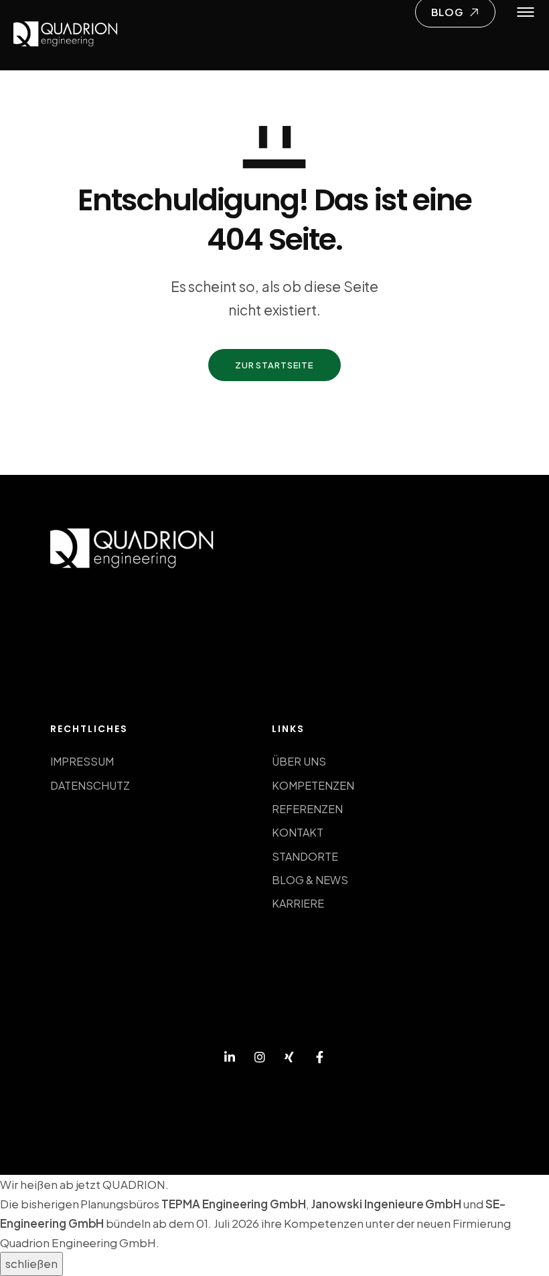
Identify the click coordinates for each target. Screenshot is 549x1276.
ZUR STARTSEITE (274, 365)
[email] (320, 1058)
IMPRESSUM (82, 761)
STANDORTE (305, 856)
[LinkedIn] (230, 1058)
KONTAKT (297, 832)
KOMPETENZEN (313, 785)
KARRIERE (298, 903)
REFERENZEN (307, 809)
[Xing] (290, 1058)
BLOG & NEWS (310, 880)
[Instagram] (259, 1058)
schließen (31, 1263)
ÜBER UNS (299, 761)
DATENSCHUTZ (90, 785)
